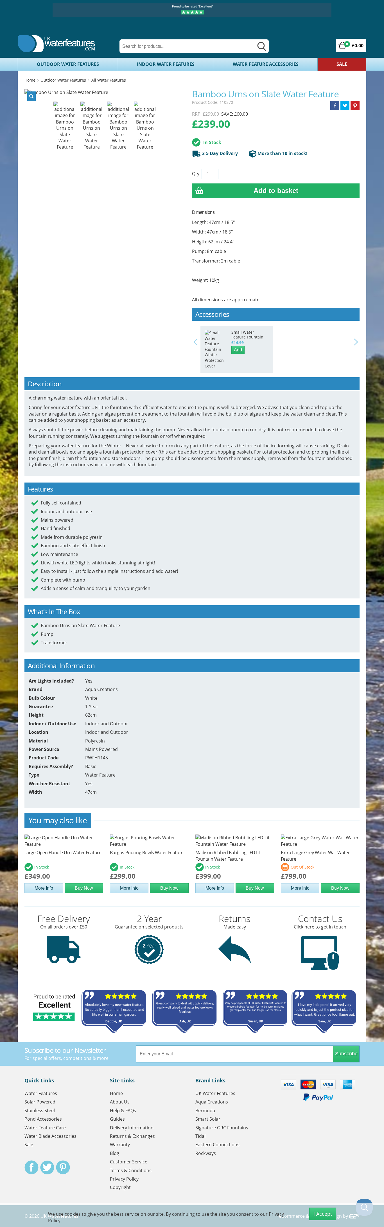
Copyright (120, 1187)
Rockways (205, 1153)
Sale (341, 64)
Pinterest (63, 1167)
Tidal (200, 1136)
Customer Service (128, 1162)
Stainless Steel (39, 1110)
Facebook (31, 1167)
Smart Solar (207, 1119)
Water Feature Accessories (266, 64)
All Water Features (108, 80)
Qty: (196, 174)
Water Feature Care (45, 1128)
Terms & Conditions (131, 1170)
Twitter (47, 1167)
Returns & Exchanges (132, 1136)
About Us (120, 1102)
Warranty (120, 1144)
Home (29, 80)
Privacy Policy (124, 1179)
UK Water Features (215, 1093)
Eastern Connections (217, 1144)
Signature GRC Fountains (221, 1128)
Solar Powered (39, 1102)
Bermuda (205, 1110)
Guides (117, 1119)
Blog (114, 1153)
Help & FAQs (123, 1110)
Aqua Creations (211, 1102)
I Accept (322, 1213)
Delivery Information (131, 1128)
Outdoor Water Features (68, 64)
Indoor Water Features (166, 64)
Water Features (40, 1093)
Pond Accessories (43, 1119)
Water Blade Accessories (50, 1136)
